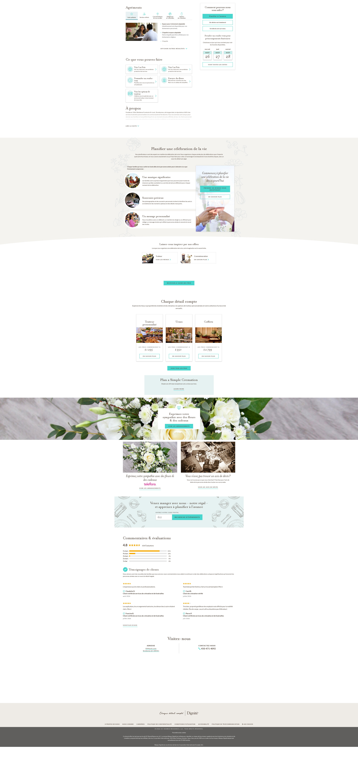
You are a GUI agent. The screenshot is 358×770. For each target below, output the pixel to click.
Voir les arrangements (150, 488)
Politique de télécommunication (225, 724)
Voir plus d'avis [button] (130, 625)
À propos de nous (112, 724)
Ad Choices (248, 724)
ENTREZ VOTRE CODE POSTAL (167, 512)
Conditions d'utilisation (185, 724)
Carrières (140, 724)
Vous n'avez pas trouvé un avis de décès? (208, 476)
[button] (194, 48)
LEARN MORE (179, 389)
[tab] (132, 16)
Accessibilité (203, 724)
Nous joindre (128, 724)
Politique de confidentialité (160, 724)
